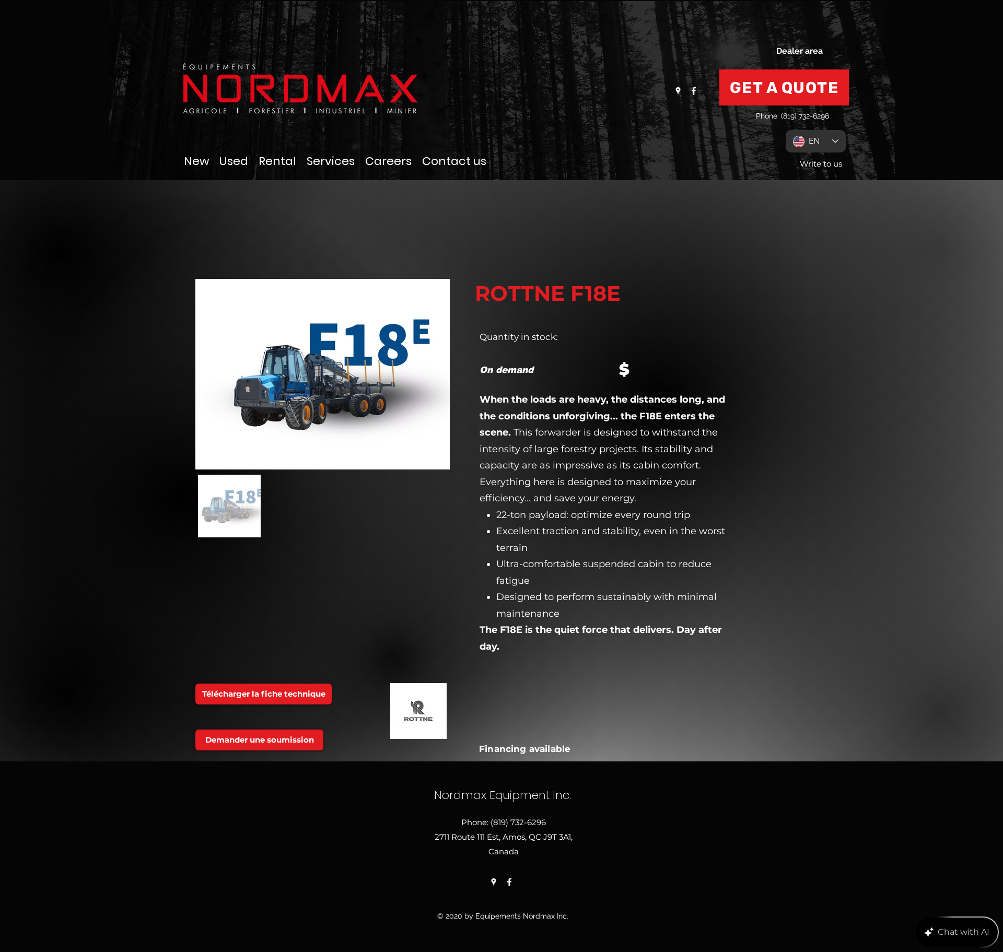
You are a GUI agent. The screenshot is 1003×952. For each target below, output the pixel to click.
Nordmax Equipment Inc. (502, 795)
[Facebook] (694, 91)
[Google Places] (678, 91)
